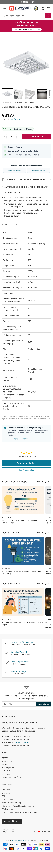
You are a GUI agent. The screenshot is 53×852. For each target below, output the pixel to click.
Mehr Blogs (42, 481)
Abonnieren (43, 704)
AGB (4, 796)
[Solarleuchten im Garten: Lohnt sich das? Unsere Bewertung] (23, 551)
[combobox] (26, 15)
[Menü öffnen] (4, 8)
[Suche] (48, 15)
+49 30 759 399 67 (26, 2)
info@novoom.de (22, 742)
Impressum (7, 793)
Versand (5, 764)
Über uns (6, 789)
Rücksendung (8, 809)
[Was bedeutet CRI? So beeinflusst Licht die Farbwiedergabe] (23, 500)
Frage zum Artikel (14, 170)
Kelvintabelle (7, 774)
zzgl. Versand (15, 119)
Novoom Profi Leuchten (21, 840)
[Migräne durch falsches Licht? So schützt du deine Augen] (23, 602)
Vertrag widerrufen (12, 821)
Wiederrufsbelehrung (11, 802)
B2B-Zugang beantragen (19, 439)
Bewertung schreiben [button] (26, 463)
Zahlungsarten (8, 767)
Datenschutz (7, 799)
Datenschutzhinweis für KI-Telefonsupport (20, 812)
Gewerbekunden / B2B (12, 777)
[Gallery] (26, 69)
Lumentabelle (8, 771)
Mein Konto (7, 761)
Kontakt (5, 758)
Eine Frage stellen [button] (26, 470)
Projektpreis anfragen (38, 170)
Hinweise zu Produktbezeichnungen (18, 806)
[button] (7, 102)
